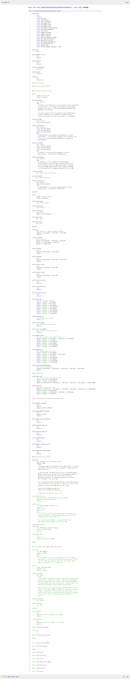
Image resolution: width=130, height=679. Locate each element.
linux (38, 7)
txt (124, 676)
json (127, 676)
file (59, 11)
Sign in (126, 2)
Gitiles (9, 676)
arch (75, 7)
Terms (17, 676)
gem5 (30, 7)
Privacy (13, 676)
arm (34, 7)
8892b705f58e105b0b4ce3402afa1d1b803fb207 (56, 7)
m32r (80, 7)
